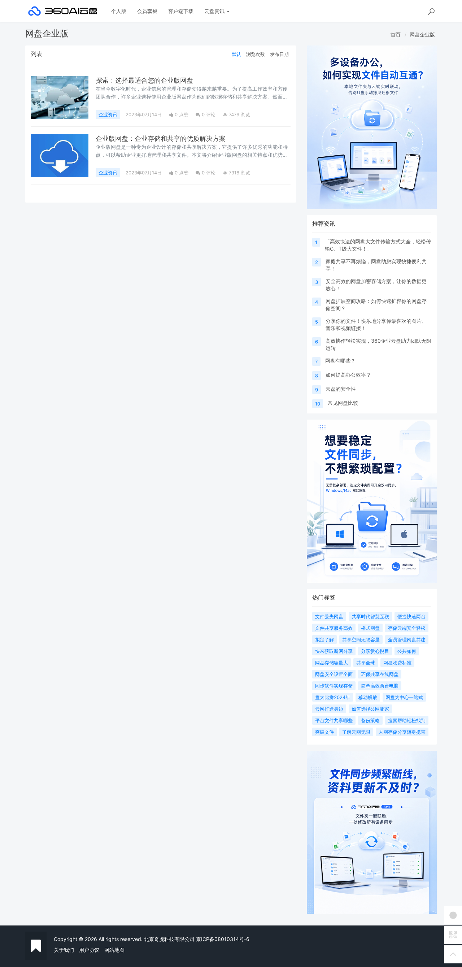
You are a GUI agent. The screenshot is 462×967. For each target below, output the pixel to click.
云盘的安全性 (341, 389)
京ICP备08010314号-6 (222, 939)
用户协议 (89, 950)
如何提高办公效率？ (348, 375)
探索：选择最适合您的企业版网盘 (144, 80)
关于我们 (64, 950)
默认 (236, 54)
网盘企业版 (422, 34)
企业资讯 (108, 114)
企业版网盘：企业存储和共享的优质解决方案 (161, 138)
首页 (396, 34)
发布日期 (279, 54)
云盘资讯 (215, 11)
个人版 (118, 11)
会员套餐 (147, 11)
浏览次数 (255, 54)
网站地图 (114, 950)
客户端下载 (180, 11)
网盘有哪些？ (340, 360)
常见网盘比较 (343, 403)
